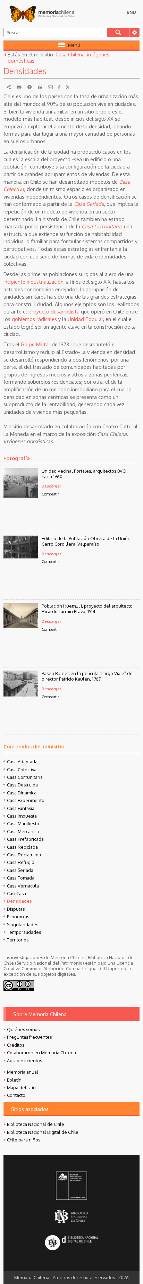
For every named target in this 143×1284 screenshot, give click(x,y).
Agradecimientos (24, 1060)
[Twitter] (67, 87)
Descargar (51, 486)
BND (131, 12)
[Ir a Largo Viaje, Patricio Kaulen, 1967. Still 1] (20, 694)
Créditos (15, 1045)
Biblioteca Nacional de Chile (35, 1124)
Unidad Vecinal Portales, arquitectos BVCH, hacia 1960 (85, 473)
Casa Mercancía (23, 831)
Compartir (50, 494)
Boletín (14, 1080)
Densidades (19, 901)
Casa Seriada (89, 204)
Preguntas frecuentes (29, 1037)
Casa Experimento (25, 800)
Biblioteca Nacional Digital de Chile (42, 1132)
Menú (74, 45)
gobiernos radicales (34, 319)
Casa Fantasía (20, 808)
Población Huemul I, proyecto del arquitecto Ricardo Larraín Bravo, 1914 (87, 608)
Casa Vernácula (23, 886)
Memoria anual (22, 1072)
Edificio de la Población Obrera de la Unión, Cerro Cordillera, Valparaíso (87, 541)
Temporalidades (24, 932)
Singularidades (22, 924)
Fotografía (16, 458)
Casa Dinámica (21, 792)
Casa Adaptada (22, 761)
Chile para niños (23, 1139)
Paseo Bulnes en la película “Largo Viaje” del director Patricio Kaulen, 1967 (88, 676)
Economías (18, 916)
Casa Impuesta (22, 816)
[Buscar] (118, 32)
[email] (50, 87)
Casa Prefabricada (25, 839)
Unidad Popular (85, 319)
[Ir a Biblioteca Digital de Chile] (71, 1243)
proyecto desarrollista (53, 311)
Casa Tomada (20, 878)
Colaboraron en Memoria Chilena (41, 1052)
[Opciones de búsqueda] (134, 32)
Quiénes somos (23, 1029)
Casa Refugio (20, 862)
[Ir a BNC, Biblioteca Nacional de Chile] (71, 1216)
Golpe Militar (35, 344)
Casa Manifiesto (23, 823)
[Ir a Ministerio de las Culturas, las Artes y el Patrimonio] (71, 1186)
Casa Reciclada (22, 847)
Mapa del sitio (21, 1087)
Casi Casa (16, 893)
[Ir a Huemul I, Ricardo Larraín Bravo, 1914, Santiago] (20, 625)
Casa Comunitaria (101, 226)
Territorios (17, 939)
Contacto (16, 1095)
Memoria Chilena (41, 13)
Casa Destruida (22, 784)
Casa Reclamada (24, 854)
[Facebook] (59, 87)
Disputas (16, 909)
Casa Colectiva (21, 769)
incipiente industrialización (33, 282)
